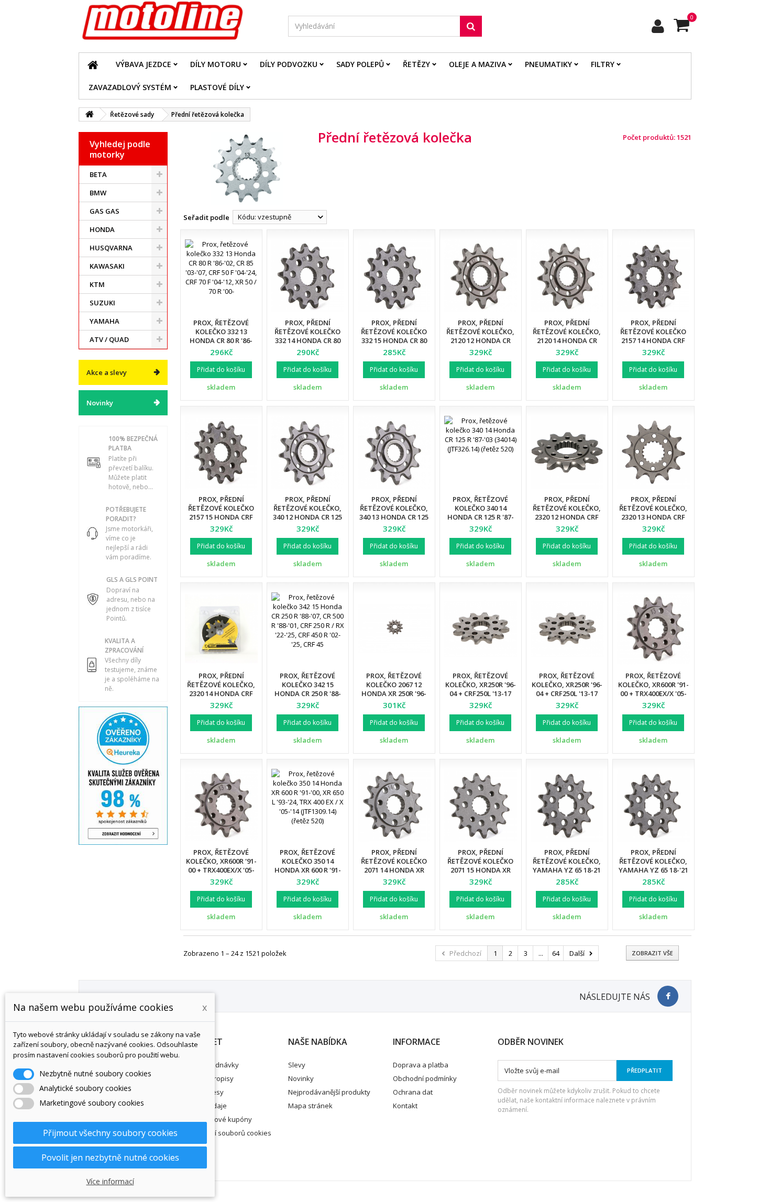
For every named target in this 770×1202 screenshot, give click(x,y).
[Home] (92, 64)
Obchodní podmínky (425, 1078)
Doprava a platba (420, 1064)
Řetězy (416, 64)
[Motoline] (175, 21)
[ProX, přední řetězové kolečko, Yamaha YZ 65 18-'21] (653, 805)
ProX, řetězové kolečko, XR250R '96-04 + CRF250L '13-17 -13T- (480, 689)
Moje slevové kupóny (218, 1119)
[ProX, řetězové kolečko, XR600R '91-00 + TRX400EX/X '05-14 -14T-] (221, 805)
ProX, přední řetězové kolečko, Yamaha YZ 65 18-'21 (653, 861)
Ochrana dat (413, 1092)
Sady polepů (360, 64)
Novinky (99, 402)
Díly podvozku (288, 64)
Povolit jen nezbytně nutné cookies (110, 1157)
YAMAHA (104, 321)
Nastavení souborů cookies (227, 1133)
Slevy (296, 1064)
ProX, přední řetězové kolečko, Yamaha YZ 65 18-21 (567, 861)
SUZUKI (102, 302)
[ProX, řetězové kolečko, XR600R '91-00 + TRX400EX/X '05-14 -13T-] (653, 628)
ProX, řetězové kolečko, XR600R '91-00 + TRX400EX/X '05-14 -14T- (221, 865)
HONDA (102, 229)
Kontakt (405, 1105)
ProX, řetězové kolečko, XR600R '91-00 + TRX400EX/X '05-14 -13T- (653, 689)
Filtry (602, 64)
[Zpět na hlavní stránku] (90, 114)
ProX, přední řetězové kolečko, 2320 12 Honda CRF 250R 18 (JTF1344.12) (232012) (567, 516)
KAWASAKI (107, 266)
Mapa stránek (310, 1105)
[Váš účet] (657, 26)
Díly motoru (215, 64)
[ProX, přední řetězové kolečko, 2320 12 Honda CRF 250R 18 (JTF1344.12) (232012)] (567, 452)
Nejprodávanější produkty (329, 1092)
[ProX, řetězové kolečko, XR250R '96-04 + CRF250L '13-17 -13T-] (480, 628)
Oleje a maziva (477, 64)
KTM (97, 284)
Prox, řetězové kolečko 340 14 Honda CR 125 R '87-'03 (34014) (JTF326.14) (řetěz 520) (480, 516)
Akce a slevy (106, 372)
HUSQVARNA (111, 247)
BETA (98, 174)
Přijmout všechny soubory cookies (110, 1133)
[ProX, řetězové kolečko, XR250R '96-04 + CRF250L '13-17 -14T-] (567, 628)
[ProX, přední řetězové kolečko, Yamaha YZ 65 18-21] (567, 805)
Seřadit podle (206, 217)
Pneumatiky (548, 64)
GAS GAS (104, 211)
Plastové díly (217, 87)
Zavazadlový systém (130, 87)
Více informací (110, 1181)
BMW (98, 192)
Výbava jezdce (143, 64)
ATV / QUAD (109, 339)
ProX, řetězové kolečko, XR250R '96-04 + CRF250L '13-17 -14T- (567, 689)
